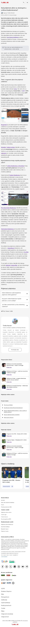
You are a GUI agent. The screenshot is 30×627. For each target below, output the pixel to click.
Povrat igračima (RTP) (6, 519)
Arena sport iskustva (8, 417)
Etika (2, 594)
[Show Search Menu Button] (23, 2)
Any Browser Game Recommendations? (13, 407)
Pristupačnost (5, 597)
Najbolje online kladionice (7, 524)
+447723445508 (4, 556)
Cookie (3, 608)
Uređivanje (4, 600)
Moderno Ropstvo (6, 591)
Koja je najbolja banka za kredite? (12, 414)
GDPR (3, 588)
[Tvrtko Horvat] (15, 321)
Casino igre (3, 514)
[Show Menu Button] (27, 2)
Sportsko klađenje (5, 526)
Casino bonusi (4, 516)
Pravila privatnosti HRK (6, 507)
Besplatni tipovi (4, 529)
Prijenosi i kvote (4, 531)
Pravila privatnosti (6, 605)
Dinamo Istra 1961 (6, 486)
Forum (2, 504)
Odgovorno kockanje (7, 614)
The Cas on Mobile (8, 404)
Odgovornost (5, 616)
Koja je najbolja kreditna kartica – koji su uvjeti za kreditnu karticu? (15, 411)
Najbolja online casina (6, 512)
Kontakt (3, 500)
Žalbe (2, 611)
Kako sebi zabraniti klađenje (7, 502)
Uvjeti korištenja (5, 602)
